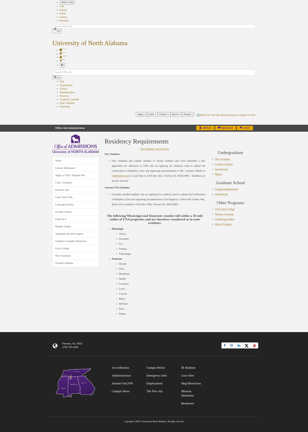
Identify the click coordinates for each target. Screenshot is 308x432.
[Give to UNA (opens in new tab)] (226, 118)
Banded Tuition (63, 226)
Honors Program (223, 224)
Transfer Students (64, 263)
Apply (140, 114)
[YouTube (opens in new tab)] (254, 345)
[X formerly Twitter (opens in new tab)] (246, 345)
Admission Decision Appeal (69, 234)
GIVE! (246, 128)
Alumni (187, 114)
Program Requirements (226, 189)
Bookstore (187, 403)
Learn (151, 114)
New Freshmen (62, 255)
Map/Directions (191, 383)
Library (63, 17)
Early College (62, 248)
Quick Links (67, 2)
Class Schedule (67, 103)
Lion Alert (187, 375)
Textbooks (65, 106)
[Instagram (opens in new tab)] (231, 345)
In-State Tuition (63, 212)
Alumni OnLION (122, 383)
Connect (163, 114)
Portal (63, 13)
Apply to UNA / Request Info (70, 175)
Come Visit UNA (64, 197)
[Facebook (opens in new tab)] (224, 345)
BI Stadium (188, 367)
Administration (67, 92)
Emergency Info (157, 375)
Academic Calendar (69, 99)
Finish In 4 (60, 219)
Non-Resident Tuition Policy (154, 149)
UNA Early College (225, 209)
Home (58, 160)
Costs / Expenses (63, 182)
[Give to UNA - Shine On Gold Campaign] (232, 367)
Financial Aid (62, 190)
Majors (218, 174)
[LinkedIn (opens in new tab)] (239, 345)
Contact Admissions (65, 168)
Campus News (121, 391)
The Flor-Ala (155, 391)
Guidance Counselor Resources (70, 241)
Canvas (63, 10)
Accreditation (120, 367)
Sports (175, 114)
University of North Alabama (89, 43)
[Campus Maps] (75, 382)
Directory (64, 20)
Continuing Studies (224, 219)
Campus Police (156, 367)
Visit (62, 6)
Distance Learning (224, 214)
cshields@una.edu (121, 176)
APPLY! (207, 128)
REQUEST (227, 128)
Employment (66, 85)
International (221, 169)
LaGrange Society (64, 204)
